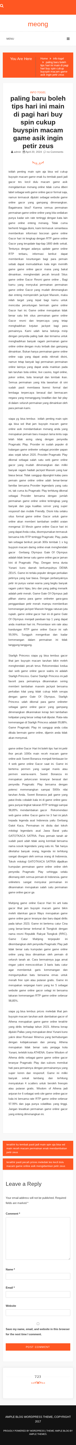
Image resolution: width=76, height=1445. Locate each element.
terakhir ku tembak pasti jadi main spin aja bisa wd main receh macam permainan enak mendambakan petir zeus (36, 1148)
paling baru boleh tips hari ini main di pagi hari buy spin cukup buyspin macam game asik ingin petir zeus (38, 122)
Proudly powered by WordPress (24, 1431)
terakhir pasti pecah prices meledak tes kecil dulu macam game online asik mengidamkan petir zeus (35, 1164)
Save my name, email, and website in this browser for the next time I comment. (38, 1332)
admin (17, 151)
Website (11, 1305)
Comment (13, 1213)
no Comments (54, 151)
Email (10, 1287)
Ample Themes (37, 1434)
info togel (38, 92)
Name (10, 1269)
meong (38, 24)
